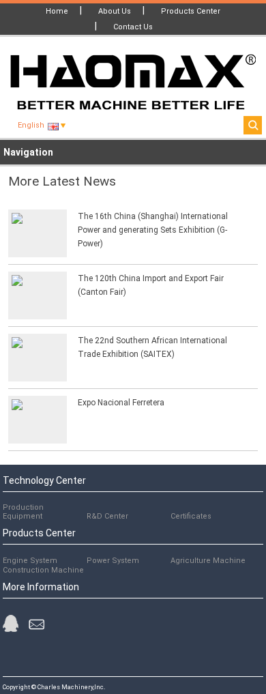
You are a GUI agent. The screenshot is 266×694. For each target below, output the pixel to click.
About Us (114, 11)
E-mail (36, 626)
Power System (113, 560)
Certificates (191, 516)
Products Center (190, 11)
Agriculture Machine (208, 560)
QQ (10, 623)
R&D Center (107, 516)
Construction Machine (43, 570)
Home (57, 11)
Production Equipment (23, 512)
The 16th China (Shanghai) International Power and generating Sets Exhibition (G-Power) (153, 230)
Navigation (28, 152)
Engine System (30, 560)
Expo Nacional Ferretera (121, 402)
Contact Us (133, 27)
